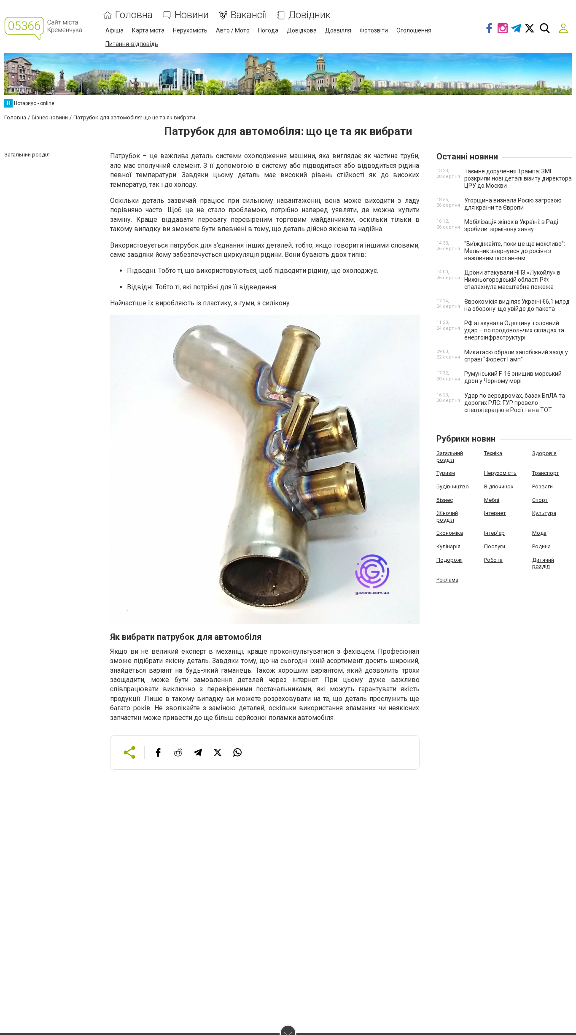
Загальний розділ (449, 456)
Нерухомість (190, 30)
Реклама (447, 580)
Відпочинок (499, 486)
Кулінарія (448, 546)
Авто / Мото (233, 30)
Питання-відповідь (131, 43)
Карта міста (148, 30)
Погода (268, 30)
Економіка (449, 533)
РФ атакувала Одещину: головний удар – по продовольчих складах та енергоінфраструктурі (514, 330)
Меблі (491, 500)
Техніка (493, 453)
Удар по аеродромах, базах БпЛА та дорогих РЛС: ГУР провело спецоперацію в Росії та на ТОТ (514, 402)
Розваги (542, 486)
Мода (539, 533)
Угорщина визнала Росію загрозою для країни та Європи (513, 204)
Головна (134, 15)
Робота (493, 560)
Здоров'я (544, 453)
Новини (192, 15)
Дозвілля (338, 30)
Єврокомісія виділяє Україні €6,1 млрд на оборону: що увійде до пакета (517, 305)
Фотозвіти (374, 30)
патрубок (184, 245)
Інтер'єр (494, 533)
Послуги (494, 546)
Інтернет (495, 513)
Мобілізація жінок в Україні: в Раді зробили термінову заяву (511, 225)
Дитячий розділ (543, 563)
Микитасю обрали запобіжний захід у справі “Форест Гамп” (516, 356)
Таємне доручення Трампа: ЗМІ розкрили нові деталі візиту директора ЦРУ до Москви (518, 178)
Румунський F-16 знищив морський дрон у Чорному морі (513, 377)
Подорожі (449, 560)
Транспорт (545, 473)
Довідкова (302, 30)
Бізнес (444, 500)
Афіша (114, 30)
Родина (541, 546)
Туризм (445, 473)
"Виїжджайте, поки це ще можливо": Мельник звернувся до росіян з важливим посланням (514, 250)
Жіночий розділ (447, 516)
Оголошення (413, 30)
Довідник (309, 15)
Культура (544, 513)
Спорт (540, 500)
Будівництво (452, 486)
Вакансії (248, 15)
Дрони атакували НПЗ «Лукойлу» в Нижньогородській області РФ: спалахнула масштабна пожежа (512, 279)
